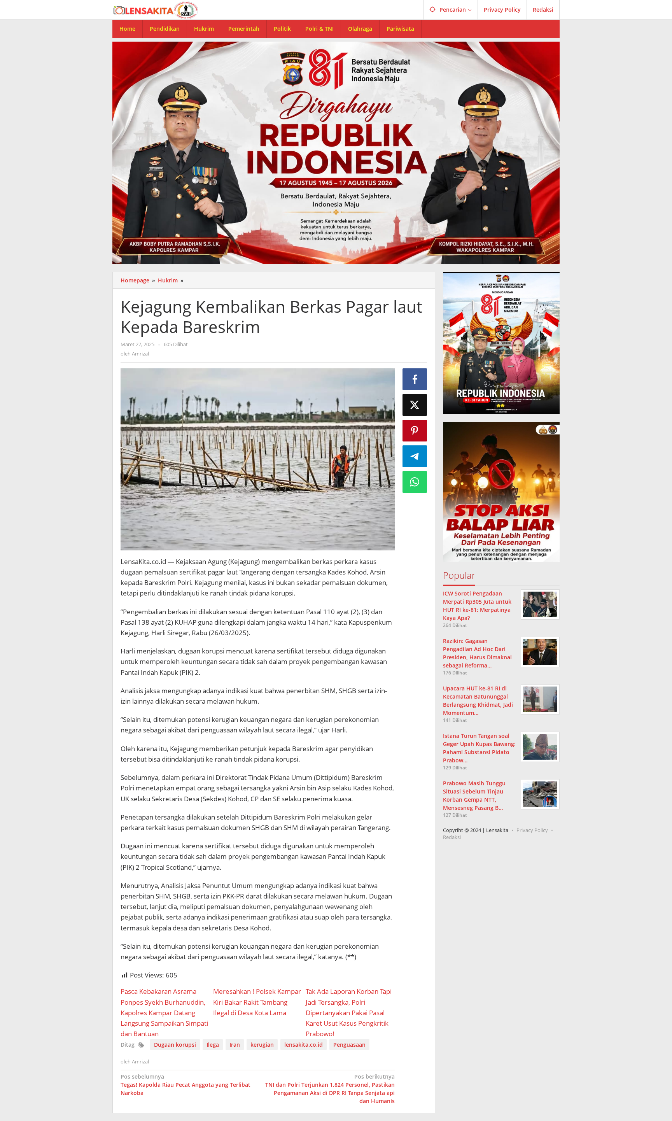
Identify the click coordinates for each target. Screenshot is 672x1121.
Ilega (212, 1044)
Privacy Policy (532, 830)
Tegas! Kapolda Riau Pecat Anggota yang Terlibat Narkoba (185, 1084)
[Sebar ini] (414, 379)
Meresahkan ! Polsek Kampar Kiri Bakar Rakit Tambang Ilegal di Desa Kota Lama (257, 1002)
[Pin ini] (414, 430)
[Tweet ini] (414, 405)
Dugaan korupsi (175, 1044)
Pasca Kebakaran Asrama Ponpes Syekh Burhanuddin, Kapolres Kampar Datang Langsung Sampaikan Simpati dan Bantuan (164, 1012)
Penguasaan (349, 1044)
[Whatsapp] (414, 482)
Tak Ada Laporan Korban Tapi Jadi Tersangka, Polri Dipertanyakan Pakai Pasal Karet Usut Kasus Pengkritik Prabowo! (349, 1012)
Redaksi (452, 837)
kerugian (262, 1044)
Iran (234, 1044)
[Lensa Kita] (155, 9)
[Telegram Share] (414, 456)
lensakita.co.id (303, 1044)
